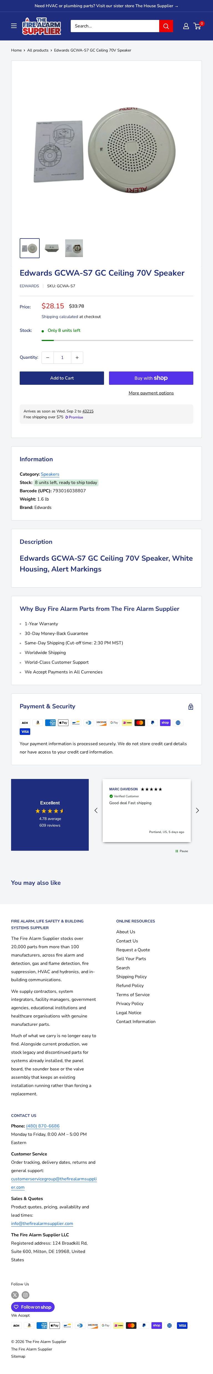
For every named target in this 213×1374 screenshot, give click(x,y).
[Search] (166, 26)
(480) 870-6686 (43, 1126)
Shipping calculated (60, 316)
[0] (197, 26)
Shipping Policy (131, 977)
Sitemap (18, 1356)
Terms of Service (133, 995)
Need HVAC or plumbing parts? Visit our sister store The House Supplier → (107, 6)
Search (123, 968)
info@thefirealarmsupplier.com (42, 1224)
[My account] (186, 26)
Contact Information (136, 1022)
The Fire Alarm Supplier (31, 1349)
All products (38, 50)
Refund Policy (130, 986)
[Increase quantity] (77, 357)
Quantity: (29, 357)
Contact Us (127, 941)
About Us (125, 932)
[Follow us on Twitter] (15, 1295)
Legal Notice (128, 1013)
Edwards (29, 286)
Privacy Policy (129, 1004)
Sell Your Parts (131, 959)
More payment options (151, 393)
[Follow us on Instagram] (25, 1295)
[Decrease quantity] (48, 357)
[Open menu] (14, 26)
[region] (147, 810)
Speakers (50, 474)
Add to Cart (62, 378)
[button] (96, 810)
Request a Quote (133, 950)
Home (16, 50)
